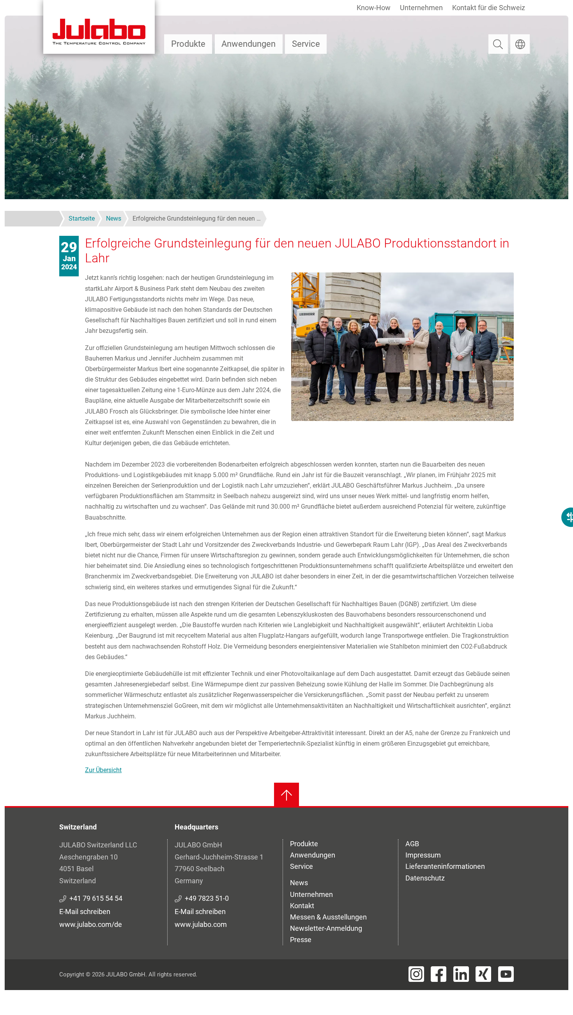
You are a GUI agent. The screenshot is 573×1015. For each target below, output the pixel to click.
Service (306, 44)
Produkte (188, 44)
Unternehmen (421, 8)
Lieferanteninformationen (445, 866)
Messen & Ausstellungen (328, 917)
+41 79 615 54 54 (95, 898)
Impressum (423, 855)
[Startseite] (99, 27)
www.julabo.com (201, 924)
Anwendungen (248, 44)
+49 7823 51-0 (207, 898)
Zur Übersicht (103, 770)
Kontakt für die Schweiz (488, 8)
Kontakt (302, 906)
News (299, 883)
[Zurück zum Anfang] (286, 795)
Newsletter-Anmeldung (326, 928)
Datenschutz (425, 878)
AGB (412, 844)
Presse (300, 939)
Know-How (374, 8)
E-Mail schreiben (84, 911)
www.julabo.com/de (90, 924)
